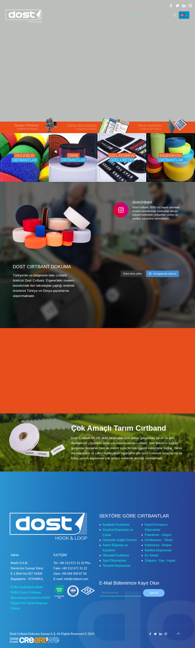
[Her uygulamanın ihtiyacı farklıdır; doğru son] (174, 246)
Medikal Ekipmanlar (158, 550)
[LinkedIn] (184, 6)
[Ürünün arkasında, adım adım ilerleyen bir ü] (174, 231)
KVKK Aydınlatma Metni (27, 587)
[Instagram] (190, 6)
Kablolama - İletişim (158, 545)
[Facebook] (171, 6)
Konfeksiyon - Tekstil (159, 540)
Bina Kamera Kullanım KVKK (30, 597)
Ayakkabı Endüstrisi (116, 524)
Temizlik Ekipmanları (117, 565)
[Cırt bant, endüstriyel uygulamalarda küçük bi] (149, 231)
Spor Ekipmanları (114, 560)
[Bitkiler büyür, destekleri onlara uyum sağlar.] (174, 261)
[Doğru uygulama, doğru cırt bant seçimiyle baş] (149, 261)
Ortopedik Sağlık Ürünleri (120, 540)
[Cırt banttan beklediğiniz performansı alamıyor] (124, 261)
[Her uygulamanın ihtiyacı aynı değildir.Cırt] (124, 231)
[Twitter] (177, 6)
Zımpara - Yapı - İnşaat (160, 560)
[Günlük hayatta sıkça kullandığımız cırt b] (149, 246)
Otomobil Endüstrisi (116, 555)
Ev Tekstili (151, 555)
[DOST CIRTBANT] (25, 16)
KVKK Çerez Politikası (26, 592)
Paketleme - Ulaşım (158, 534)
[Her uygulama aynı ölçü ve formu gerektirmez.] (124, 246)
